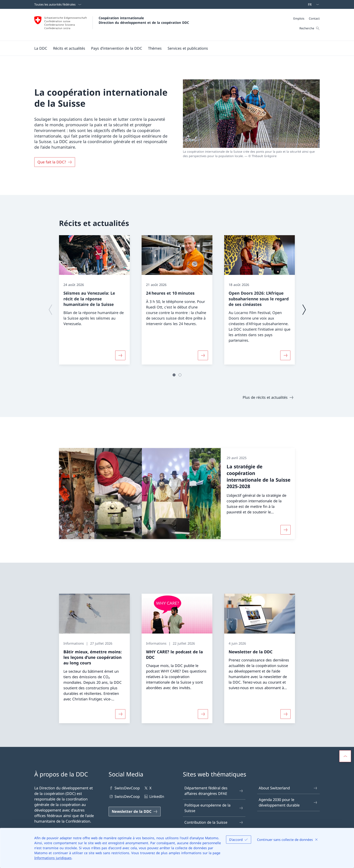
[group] (94, 300)
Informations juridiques (53, 858)
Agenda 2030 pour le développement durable (279, 802)
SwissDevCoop (127, 787)
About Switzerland (274, 787)
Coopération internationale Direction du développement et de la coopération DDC (144, 20)
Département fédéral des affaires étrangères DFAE (206, 790)
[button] (40, 48)
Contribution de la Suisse (205, 822)
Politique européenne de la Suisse (207, 808)
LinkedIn (156, 796)
